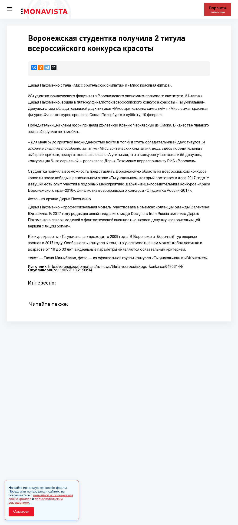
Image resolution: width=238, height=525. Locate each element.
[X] (53, 67)
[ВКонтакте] (34, 67)
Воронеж (217, 7)
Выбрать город (218, 12)
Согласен (21, 511)
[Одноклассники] (40, 67)
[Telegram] (47, 67)
